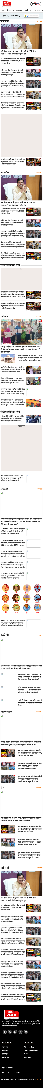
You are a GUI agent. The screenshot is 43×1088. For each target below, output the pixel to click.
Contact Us (16, 1072)
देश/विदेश (10, 10)
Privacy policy (29, 1047)
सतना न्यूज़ (5, 1047)
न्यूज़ (5, 1050)
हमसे (36, 4)
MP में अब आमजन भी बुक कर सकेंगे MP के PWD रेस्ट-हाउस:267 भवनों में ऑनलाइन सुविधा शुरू (18, 52)
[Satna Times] (6, 4)
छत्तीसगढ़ (28, 10)
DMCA (26, 1054)
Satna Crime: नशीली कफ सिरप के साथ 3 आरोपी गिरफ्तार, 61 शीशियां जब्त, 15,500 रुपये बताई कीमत (13, 61)
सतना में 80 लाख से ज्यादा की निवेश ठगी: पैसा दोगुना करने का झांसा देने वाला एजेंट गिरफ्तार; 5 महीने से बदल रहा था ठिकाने (13, 161)
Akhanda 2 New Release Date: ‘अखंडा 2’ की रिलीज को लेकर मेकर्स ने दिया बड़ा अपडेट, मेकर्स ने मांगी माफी (30, 676)
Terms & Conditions (31, 1050)
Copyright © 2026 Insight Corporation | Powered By (21, 1079)
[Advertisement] (21, 135)
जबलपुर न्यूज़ (5, 1057)
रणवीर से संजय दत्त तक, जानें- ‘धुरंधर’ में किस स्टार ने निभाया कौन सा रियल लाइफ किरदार (30, 702)
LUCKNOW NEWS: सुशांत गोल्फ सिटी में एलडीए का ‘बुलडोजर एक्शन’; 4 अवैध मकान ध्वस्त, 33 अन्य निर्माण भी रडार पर (12, 575)
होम (3, 10)
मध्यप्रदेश (19, 10)
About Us (5, 1072)
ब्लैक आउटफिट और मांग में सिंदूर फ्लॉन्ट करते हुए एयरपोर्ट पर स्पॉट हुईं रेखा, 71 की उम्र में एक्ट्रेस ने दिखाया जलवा (21, 667)
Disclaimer (28, 1057)
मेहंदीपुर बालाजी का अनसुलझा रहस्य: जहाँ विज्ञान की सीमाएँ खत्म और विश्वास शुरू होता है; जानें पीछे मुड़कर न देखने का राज (21, 743)
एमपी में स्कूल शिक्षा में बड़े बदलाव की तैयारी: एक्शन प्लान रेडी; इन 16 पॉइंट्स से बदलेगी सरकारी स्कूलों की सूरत (12, 72)
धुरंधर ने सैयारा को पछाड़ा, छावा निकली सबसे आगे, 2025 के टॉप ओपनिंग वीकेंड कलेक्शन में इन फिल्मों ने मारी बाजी (29, 689)
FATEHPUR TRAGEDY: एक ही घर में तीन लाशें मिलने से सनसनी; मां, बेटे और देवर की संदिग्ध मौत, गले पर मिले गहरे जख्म (13, 531)
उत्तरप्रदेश (37, 10)
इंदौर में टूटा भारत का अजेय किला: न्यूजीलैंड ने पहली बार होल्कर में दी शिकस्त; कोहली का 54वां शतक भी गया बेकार (21, 819)
